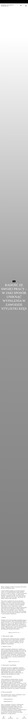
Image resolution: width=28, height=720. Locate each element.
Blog (14, 281)
